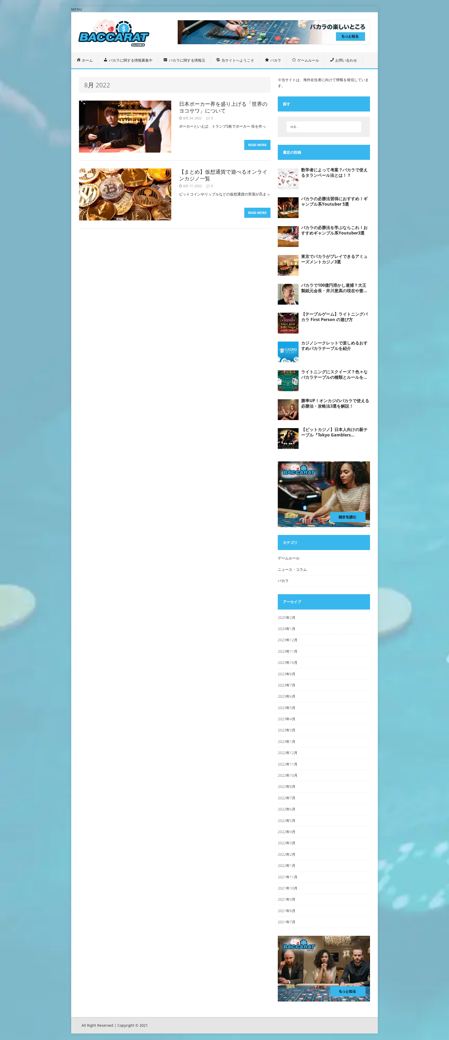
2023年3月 (286, 730)
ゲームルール (289, 557)
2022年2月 (286, 854)
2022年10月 (288, 775)
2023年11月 (288, 651)
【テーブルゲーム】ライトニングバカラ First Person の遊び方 (334, 316)
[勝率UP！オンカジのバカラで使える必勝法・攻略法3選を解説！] (288, 409)
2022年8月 (286, 786)
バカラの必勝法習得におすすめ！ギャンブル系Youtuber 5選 (334, 201)
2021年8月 (286, 910)
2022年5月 (286, 820)
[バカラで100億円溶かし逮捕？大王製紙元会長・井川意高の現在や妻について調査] (288, 294)
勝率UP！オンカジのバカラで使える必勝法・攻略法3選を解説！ (335, 403)
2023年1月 (286, 741)
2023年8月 (286, 673)
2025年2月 (286, 617)
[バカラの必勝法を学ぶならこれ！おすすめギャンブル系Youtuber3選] (288, 236)
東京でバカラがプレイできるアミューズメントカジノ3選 (334, 259)
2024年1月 (286, 628)
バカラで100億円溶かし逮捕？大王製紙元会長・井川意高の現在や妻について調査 (334, 288)
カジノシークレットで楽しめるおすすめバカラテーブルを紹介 (334, 345)
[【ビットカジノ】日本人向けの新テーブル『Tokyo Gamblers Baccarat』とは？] (288, 438)
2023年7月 (286, 685)
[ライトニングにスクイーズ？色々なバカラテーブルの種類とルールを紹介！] (288, 380)
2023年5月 (286, 707)
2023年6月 (286, 696)
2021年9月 (286, 899)
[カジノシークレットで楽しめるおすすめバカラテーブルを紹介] (288, 352)
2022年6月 (286, 809)
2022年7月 (286, 797)
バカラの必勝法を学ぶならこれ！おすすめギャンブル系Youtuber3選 (334, 230)
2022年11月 (288, 764)
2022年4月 (286, 831)
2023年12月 (288, 639)
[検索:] (323, 126)
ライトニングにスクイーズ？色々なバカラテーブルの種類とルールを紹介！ (334, 374)
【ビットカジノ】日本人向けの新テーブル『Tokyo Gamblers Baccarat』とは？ (334, 432)
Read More (257, 145)
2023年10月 (288, 662)
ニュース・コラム (292, 569)
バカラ (283, 580)
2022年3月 (286, 842)
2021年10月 (288, 888)
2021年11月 (288, 876)
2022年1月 (286, 865)
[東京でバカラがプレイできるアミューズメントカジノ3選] (288, 265)
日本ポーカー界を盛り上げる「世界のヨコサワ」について (223, 107)
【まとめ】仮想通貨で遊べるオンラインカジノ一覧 (223, 175)
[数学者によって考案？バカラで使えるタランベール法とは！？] (288, 178)
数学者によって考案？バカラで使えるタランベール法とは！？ (334, 172)
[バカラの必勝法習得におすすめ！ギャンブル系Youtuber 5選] (288, 207)
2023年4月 (286, 718)
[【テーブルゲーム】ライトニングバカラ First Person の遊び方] (288, 323)
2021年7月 (286, 921)
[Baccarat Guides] (119, 31)
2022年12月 (288, 752)
